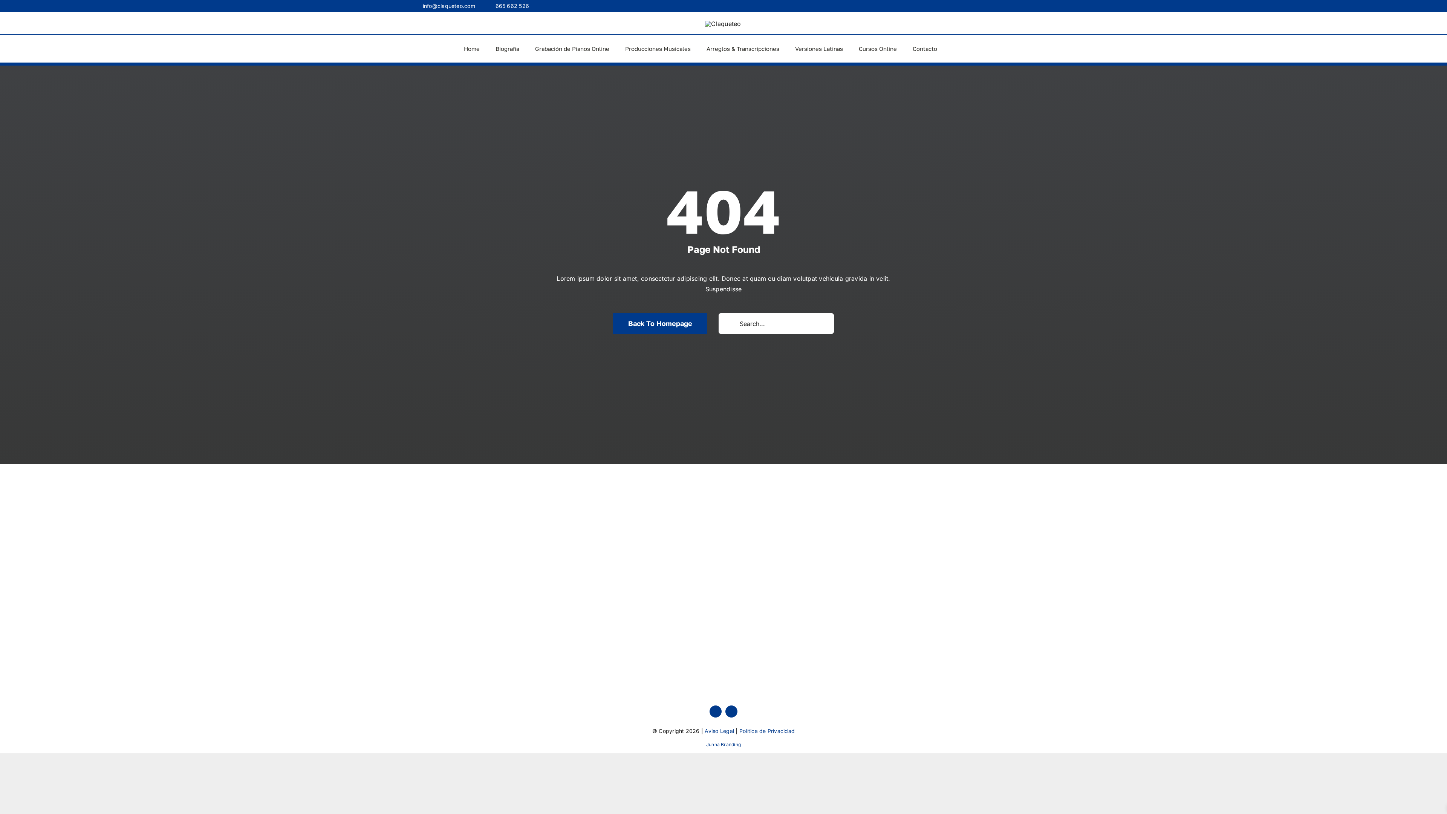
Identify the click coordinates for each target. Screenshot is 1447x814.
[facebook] (716, 711)
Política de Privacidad (767, 731)
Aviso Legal (719, 731)
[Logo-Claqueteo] (723, 24)
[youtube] (731, 711)
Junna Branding (723, 744)
